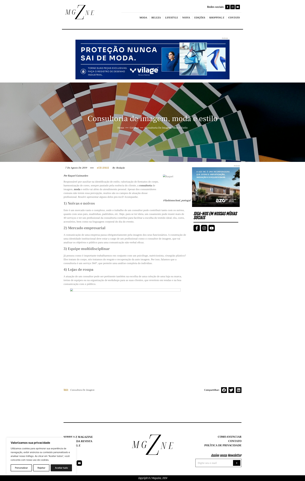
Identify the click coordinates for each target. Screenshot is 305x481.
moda (77, 189)
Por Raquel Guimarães (76, 175)
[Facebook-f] (227, 7)
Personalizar (21, 467)
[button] (224, 390)
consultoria (145, 185)
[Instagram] (232, 7)
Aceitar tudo (61, 467)
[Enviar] (236, 463)
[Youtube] (237, 7)
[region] (41, 456)
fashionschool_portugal (177, 200)
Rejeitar (41, 467)
